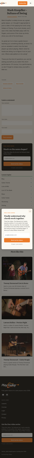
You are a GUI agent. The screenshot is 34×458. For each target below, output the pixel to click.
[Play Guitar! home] (2, 3)
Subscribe (22, 3)
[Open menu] (30, 3)
